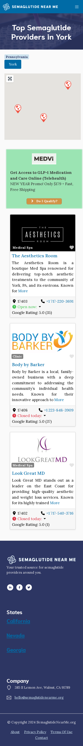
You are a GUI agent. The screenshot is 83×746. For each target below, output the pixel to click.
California (18, 620)
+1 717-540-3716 (59, 513)
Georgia (16, 649)
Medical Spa (23, 248)
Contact (41, 738)
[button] (67, 85)
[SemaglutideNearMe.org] (30, 6)
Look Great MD (28, 473)
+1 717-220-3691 (59, 301)
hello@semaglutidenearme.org (39, 697)
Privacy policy (35, 732)
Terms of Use (62, 732)
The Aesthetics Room (34, 255)
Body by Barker (28, 364)
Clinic (17, 356)
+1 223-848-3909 (58, 410)
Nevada (16, 634)
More (23, 290)
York (13, 64)
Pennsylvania (17, 57)
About (15, 732)
